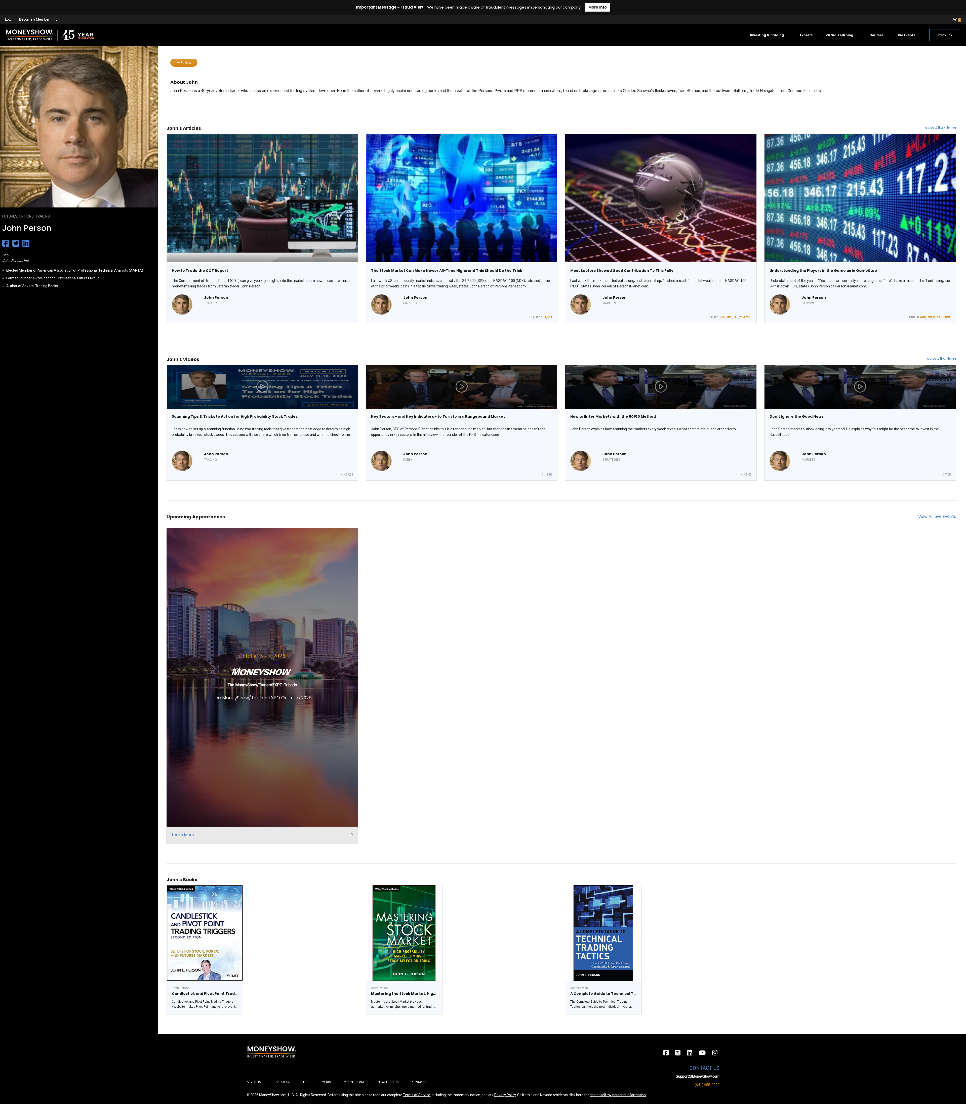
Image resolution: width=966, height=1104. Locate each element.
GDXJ (722, 317)
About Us (282, 1082)
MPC (729, 317)
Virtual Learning (840, 35)
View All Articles (940, 128)
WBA (742, 317)
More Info (597, 7)
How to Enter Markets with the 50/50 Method (613, 416)
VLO (748, 317)
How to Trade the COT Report (200, 270)
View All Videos (941, 359)
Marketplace (354, 1082)
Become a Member (34, 19)
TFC (735, 317)
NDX (543, 317)
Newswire (419, 1082)
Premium (945, 35)
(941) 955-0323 (707, 1085)
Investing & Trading (767, 35)
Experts (806, 35)
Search (109, 19)
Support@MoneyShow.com (697, 1076)
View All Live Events (937, 516)
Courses (876, 35)
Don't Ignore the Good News (797, 416)
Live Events (906, 35)
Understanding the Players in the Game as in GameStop (823, 270)
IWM (929, 317)
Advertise (254, 1082)
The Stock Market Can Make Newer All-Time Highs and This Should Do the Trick (446, 270)
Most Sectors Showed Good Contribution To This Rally (621, 270)
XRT (941, 317)
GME (948, 317)
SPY (935, 317)
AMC (922, 317)
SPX (549, 317)
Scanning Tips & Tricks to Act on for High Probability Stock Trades (235, 416)
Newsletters (388, 1082)
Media (326, 1082)
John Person (216, 297)
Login (9, 19)
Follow (185, 62)
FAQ (306, 1082)
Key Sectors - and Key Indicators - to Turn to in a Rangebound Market (438, 416)
